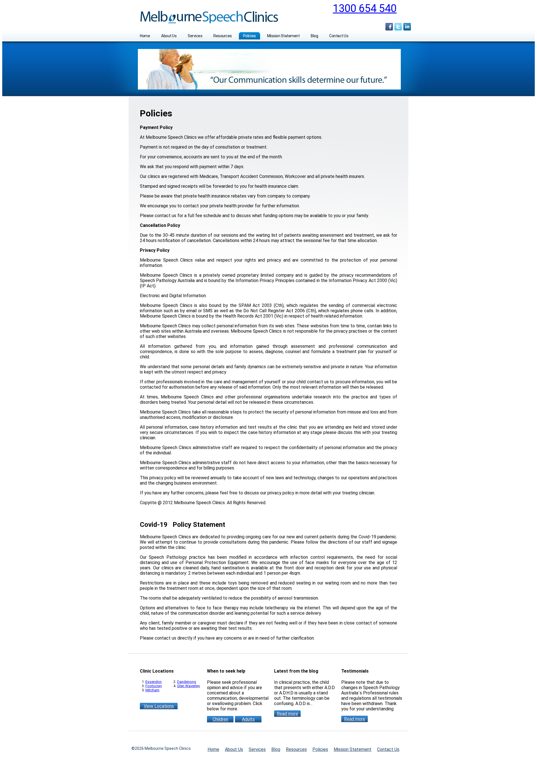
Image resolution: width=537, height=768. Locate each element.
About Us (168, 36)
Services (195, 36)
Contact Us (338, 36)
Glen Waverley (188, 686)
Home (145, 36)
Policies (249, 36)
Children (220, 719)
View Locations (159, 706)
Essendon (153, 682)
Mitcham (152, 690)
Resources (222, 36)
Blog (314, 36)
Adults (248, 719)
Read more (287, 713)
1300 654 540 (365, 8)
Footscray (153, 686)
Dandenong (186, 682)
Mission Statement (283, 36)
